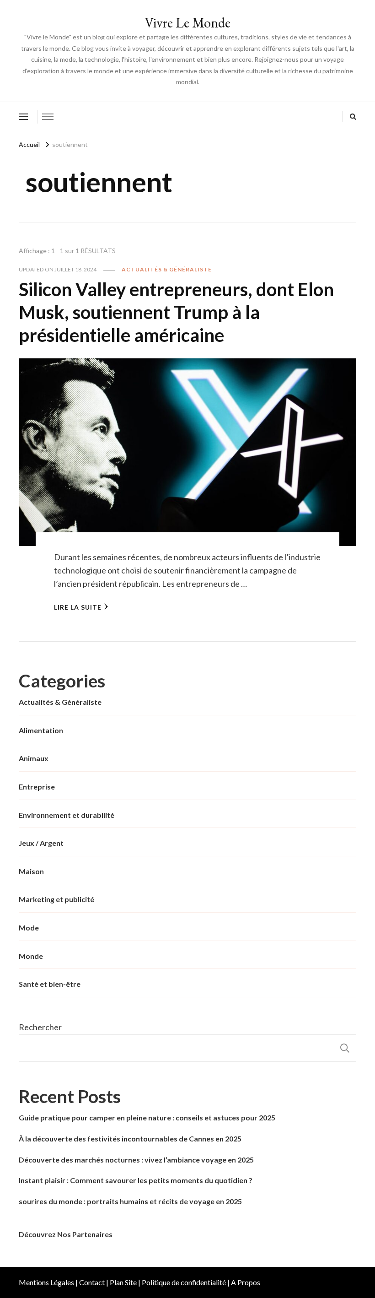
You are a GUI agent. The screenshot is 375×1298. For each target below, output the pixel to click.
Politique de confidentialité (184, 1282)
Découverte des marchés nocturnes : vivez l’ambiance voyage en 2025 (136, 1159)
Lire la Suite (78, 607)
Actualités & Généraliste (167, 269)
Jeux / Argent (41, 842)
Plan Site (123, 1282)
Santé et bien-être (49, 983)
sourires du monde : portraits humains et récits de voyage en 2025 (130, 1201)
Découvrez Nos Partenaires (65, 1234)
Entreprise (37, 786)
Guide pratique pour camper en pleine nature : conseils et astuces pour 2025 (147, 1117)
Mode (29, 927)
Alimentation (41, 730)
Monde (31, 956)
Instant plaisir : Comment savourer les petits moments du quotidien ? (135, 1180)
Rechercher (40, 1027)
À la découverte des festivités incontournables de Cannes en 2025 (130, 1138)
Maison (31, 871)
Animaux (33, 758)
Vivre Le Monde (187, 23)
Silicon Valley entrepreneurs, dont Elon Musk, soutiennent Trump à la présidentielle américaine (176, 312)
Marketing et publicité (56, 899)
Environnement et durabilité (66, 815)
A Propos (245, 1282)
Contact (92, 1282)
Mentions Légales (46, 1282)
